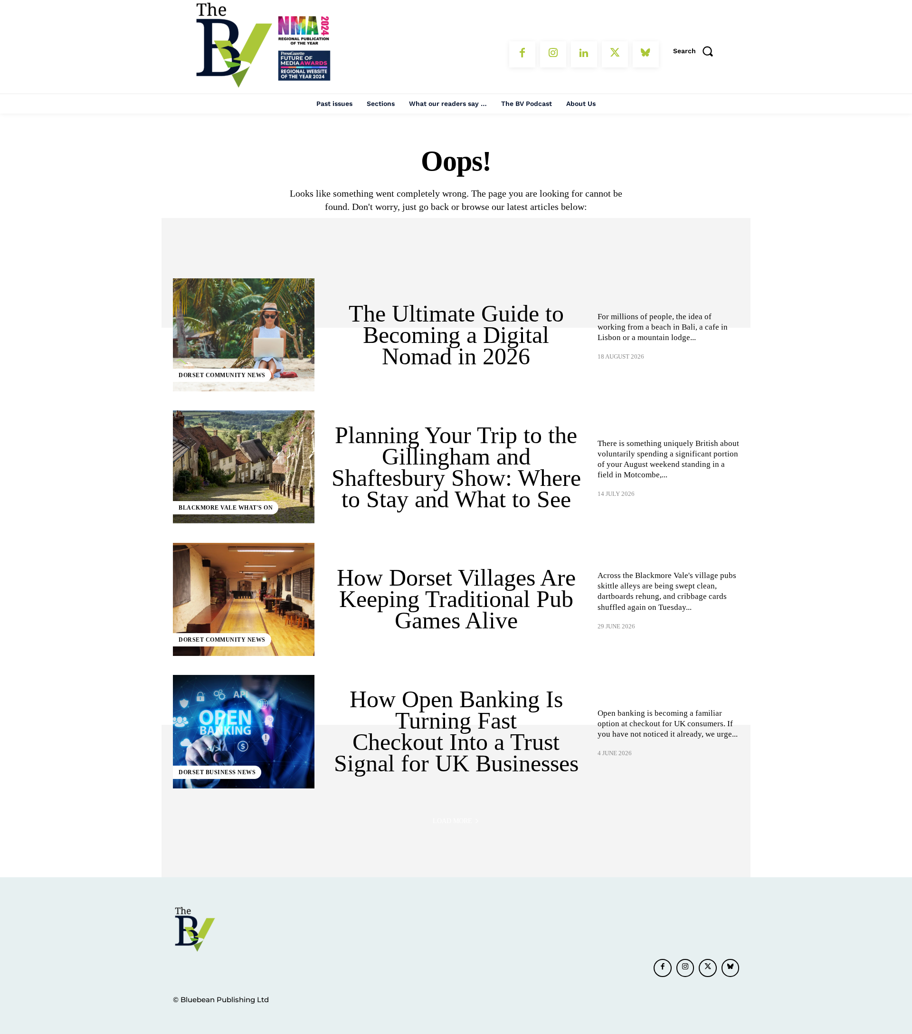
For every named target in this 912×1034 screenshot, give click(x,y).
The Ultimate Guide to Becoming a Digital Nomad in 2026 (456, 335)
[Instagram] (553, 54)
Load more (452, 821)
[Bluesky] (646, 54)
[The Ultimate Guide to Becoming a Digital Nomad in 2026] (243, 334)
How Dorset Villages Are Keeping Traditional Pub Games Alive (456, 599)
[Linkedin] (584, 54)
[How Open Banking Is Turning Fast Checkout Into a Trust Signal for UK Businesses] (243, 731)
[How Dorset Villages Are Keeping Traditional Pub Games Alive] (243, 599)
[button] (696, 51)
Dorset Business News (217, 772)
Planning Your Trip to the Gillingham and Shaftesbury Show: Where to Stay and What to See (456, 467)
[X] (615, 54)
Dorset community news (222, 375)
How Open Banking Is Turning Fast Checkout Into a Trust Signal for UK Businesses (456, 731)
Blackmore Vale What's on (226, 507)
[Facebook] (522, 54)
